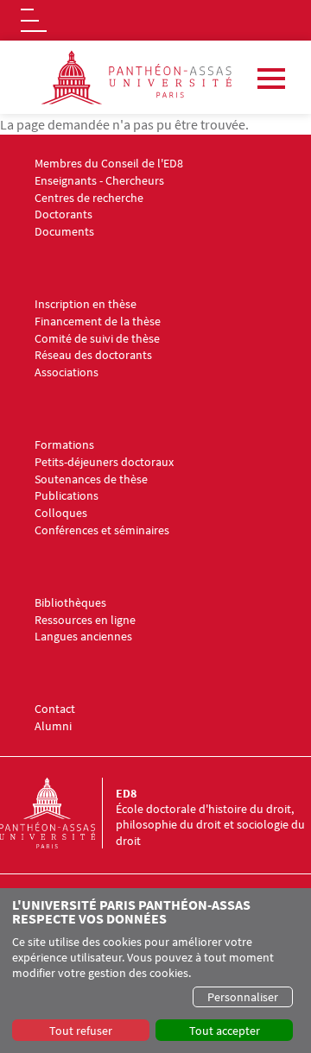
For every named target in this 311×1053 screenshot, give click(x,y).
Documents (64, 231)
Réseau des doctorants (93, 355)
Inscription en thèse (85, 304)
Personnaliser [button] (242, 997)
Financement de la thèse (98, 321)
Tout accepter (224, 1030)
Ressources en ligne (85, 620)
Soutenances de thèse (91, 479)
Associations (66, 372)
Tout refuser (80, 1030)
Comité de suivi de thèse (97, 338)
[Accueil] (58, 813)
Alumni (53, 726)
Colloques (61, 513)
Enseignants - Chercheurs (99, 180)
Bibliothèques (70, 603)
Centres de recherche (89, 198)
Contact (55, 709)
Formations (64, 445)
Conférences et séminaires (102, 530)
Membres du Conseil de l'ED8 (109, 163)
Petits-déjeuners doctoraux (104, 462)
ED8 (126, 793)
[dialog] (155, 970)
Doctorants (63, 214)
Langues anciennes (83, 636)
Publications (66, 496)
